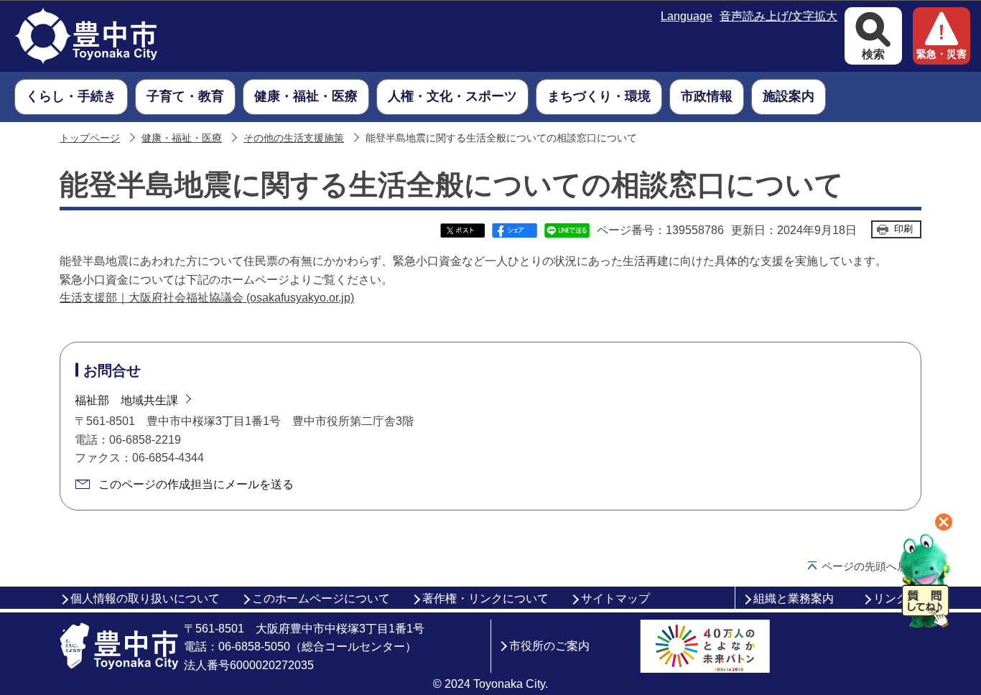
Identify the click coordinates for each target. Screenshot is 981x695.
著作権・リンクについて (485, 598)
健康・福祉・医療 (181, 138)
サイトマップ (615, 598)
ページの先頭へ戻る (870, 566)
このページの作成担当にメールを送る (196, 484)
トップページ (90, 138)
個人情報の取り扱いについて (145, 598)
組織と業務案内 (793, 598)
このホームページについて (321, 598)
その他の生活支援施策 (293, 138)
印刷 (903, 228)
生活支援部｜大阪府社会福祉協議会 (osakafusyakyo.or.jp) (207, 297)
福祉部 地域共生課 (126, 400)
